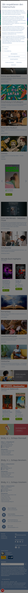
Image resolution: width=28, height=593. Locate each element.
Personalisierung (7, 51)
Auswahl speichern (14, 59)
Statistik (5, 48)
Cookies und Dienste (9, 62)
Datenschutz (19, 62)
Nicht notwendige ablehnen (14, 56)
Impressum (13, 64)
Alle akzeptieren (14, 53)
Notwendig (6, 46)
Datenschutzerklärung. (7, 42)
